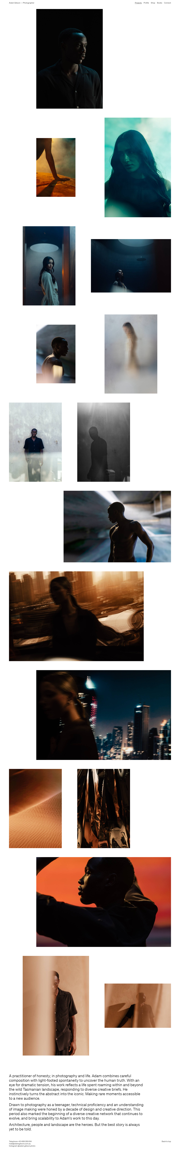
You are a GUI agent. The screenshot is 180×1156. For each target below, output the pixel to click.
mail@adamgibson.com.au (20, 1144)
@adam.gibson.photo (26, 1146)
